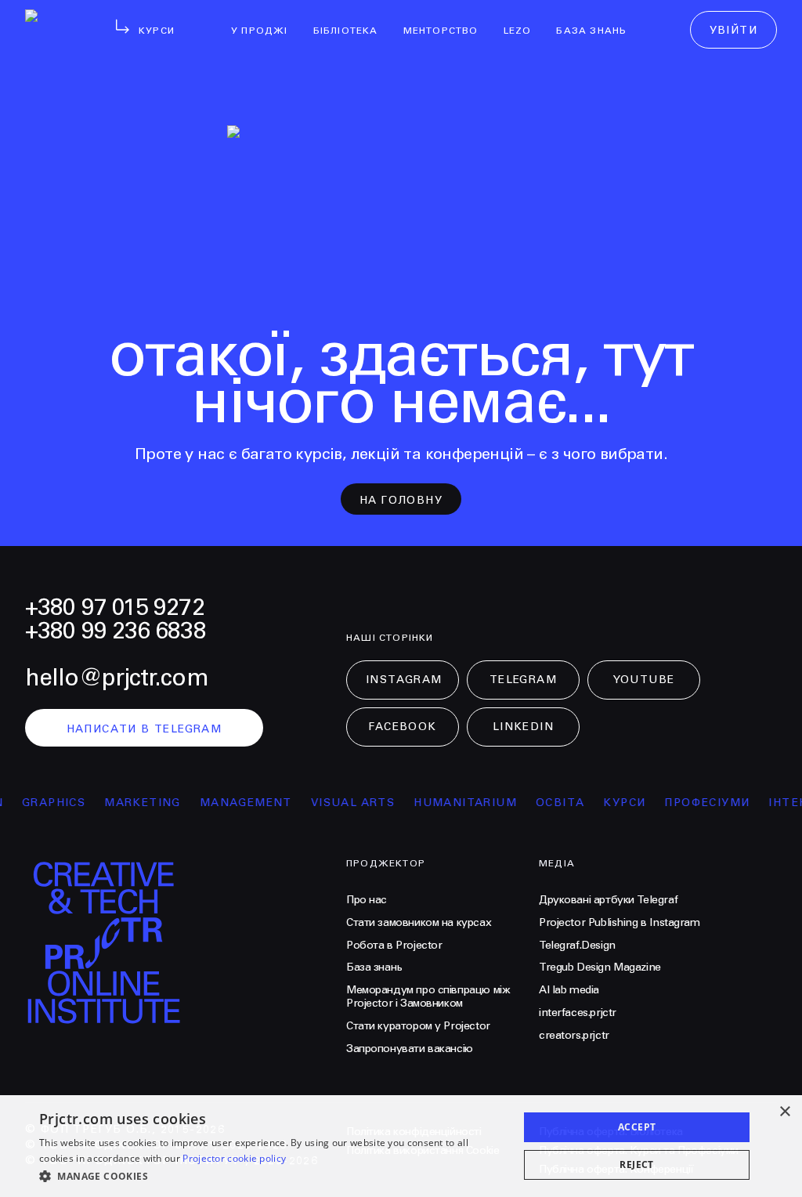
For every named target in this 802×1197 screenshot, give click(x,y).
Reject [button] (636, 1164)
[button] (271, 1175)
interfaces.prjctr (577, 1013)
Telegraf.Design (577, 945)
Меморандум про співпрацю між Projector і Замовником (428, 997)
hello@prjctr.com (116, 678)
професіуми (697, 803)
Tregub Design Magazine (600, 967)
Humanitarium (456, 803)
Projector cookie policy (234, 1158)
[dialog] (401, 1146)
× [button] (784, 1112)
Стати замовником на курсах (418, 923)
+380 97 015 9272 (114, 608)
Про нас (366, 900)
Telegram (523, 680)
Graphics (44, 803)
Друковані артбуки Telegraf (608, 900)
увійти (733, 30)
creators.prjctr (574, 1035)
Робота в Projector (394, 945)
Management (236, 803)
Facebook (402, 727)
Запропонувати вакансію (409, 1049)
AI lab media (569, 990)
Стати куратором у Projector (418, 1026)
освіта (550, 803)
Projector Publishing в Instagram (619, 923)
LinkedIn (523, 727)
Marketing (133, 803)
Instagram (404, 680)
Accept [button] (637, 1127)
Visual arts (343, 803)
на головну (401, 500)
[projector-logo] (176, 947)
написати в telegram (144, 729)
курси (615, 803)
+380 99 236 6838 (115, 631)
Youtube (644, 680)
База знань (374, 967)
